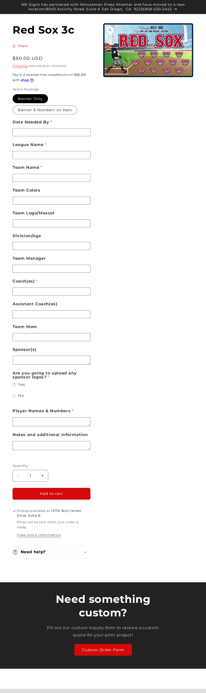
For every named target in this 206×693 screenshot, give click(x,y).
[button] (51, 552)
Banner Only (30, 98)
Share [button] (23, 46)
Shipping (20, 66)
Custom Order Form (103, 649)
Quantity (20, 466)
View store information (39, 535)
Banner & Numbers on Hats (45, 110)
